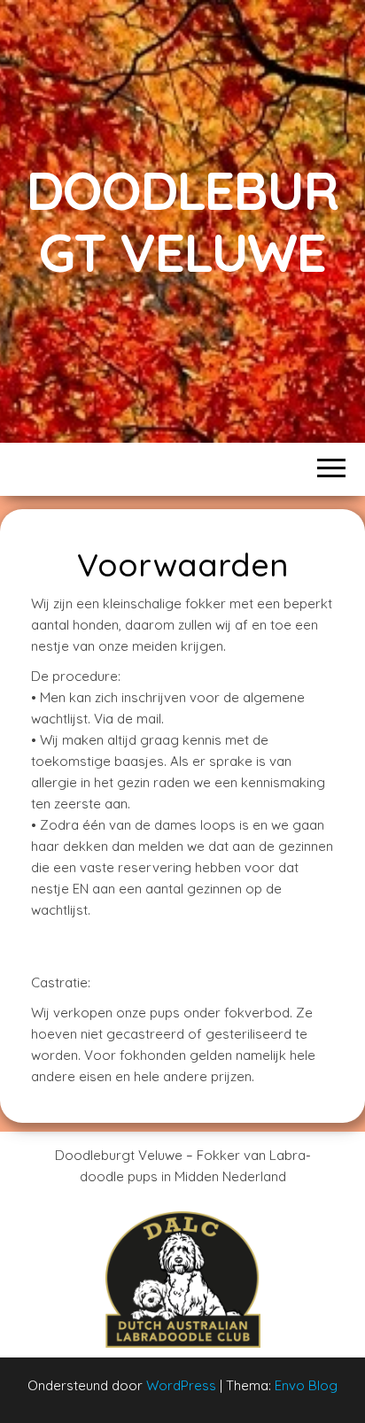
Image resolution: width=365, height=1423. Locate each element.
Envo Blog (306, 1385)
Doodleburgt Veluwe (182, 221)
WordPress (181, 1385)
